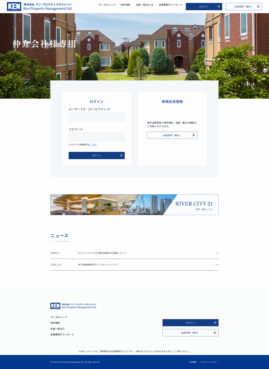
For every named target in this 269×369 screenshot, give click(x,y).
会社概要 (192, 362)
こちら (93, 144)
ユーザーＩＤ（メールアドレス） (90, 109)
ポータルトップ (107, 4)
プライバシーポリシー (210, 362)
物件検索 (125, 4)
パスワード (76, 129)
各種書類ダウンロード (170, 4)
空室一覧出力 (143, 4)
